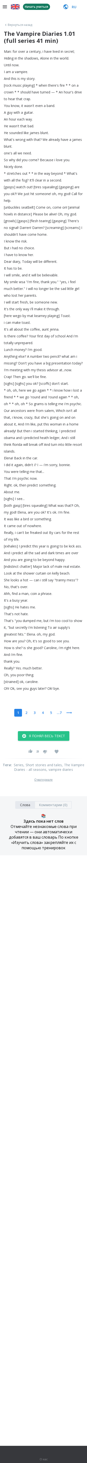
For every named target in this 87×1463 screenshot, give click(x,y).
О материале (43, 779)
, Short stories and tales (42, 765)
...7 (59, 712)
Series (18, 765)
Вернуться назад (20, 24)
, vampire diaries (59, 769)
